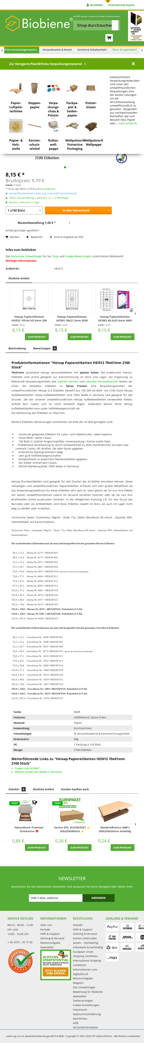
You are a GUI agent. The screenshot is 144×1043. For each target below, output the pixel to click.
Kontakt (45, 929)
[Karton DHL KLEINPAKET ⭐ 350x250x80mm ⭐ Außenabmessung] (72, 811)
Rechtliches (80, 1018)
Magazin (78, 983)
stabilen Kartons (67, 381)
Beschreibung (17, 348)
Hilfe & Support (50, 934)
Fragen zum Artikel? (27, 768)
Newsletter (47, 947)
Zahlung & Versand (52, 938)
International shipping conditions (87, 963)
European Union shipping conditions (85, 954)
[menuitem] (96, 22)
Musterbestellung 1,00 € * (37, 223)
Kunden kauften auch (75, 789)
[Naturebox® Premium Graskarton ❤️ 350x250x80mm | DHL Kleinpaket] (29, 811)
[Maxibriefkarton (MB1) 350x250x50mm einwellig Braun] (114, 811)
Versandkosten (47, 188)
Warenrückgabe (50, 943)
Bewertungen (44, 348)
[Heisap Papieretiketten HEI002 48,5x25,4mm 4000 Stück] (114, 300)
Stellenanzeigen (83, 1000)
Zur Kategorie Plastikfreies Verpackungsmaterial (45, 64)
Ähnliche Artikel (18, 278)
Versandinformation (85, 1027)
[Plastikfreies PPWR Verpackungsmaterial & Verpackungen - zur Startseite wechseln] (39, 23)
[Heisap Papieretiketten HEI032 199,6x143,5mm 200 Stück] (29, 300)
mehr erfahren (128, 123)
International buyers (121, 5)
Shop (55, 256)
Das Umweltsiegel (84, 987)
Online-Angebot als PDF (68, 237)
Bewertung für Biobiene (88, 992)
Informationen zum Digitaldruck (85, 972)
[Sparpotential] (55, 965)
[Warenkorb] (109, 38)
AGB (75, 1023)
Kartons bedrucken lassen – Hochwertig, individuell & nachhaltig (88, 942)
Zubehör (16, 789)
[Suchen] (115, 25)
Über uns (46, 925)
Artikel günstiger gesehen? (22, 230)
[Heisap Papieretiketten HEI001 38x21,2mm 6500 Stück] (72, 300)
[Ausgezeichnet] (23, 960)
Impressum (80, 1009)
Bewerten (36, 237)
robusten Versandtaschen (102, 381)
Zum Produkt (37, 336)
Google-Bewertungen (78, 256)
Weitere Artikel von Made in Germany (38, 772)
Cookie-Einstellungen (86, 1005)
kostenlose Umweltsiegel (26, 256)
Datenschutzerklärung (87, 1014)
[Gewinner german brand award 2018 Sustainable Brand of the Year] (136, 26)
